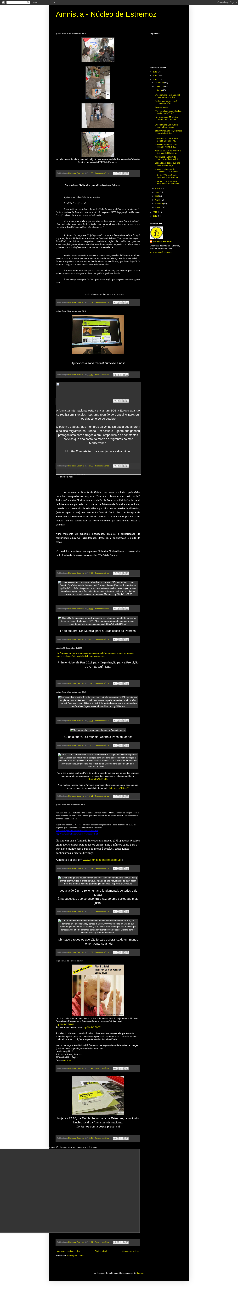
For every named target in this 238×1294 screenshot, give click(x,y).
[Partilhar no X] (121, 173)
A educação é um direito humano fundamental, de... (168, 158)
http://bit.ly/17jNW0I (65, 1024)
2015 (155, 72)
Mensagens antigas (130, 1251)
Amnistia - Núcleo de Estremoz (106, 14)
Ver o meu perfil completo (161, 252)
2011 (155, 216)
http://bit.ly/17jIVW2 (92, 1027)
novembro (159, 86)
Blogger (139, 1273)
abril (157, 196)
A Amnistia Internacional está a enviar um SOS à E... (168, 112)
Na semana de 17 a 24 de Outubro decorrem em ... (166, 118)
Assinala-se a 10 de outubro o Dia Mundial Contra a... (168, 152)
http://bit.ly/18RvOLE (98, 779)
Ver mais (67, 1060)
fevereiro (159, 204)
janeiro (158, 207)
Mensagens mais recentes (68, 1251)
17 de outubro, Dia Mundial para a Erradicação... (167, 126)
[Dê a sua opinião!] (117, 173)
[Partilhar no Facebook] (124, 173)
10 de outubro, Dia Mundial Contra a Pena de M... (167, 139)
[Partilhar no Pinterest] (127, 173)
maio (157, 192)
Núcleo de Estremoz (162, 241)
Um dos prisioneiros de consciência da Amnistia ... (167, 170)
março (158, 200)
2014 (155, 75)
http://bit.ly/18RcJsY (119, 788)
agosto (158, 188)
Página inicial (101, 1251)
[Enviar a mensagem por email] (114, 173)
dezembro (159, 83)
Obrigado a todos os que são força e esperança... (167, 164)
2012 (155, 212)
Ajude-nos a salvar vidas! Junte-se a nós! (166, 102)
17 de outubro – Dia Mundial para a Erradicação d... (167, 96)
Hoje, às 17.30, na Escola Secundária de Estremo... (167, 176)
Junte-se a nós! (161, 107)
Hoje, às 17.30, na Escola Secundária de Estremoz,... (168, 182)
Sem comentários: (102, 173)
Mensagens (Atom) (75, 1256)
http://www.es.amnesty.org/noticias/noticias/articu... (168, 132)
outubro (158, 90)
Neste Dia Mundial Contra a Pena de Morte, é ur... (167, 145)
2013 (155, 79)
